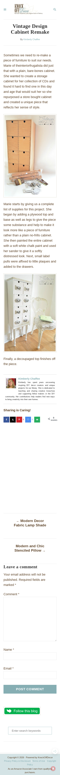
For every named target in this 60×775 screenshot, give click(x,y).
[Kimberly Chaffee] (11, 391)
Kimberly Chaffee (31, 39)
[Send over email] (37, 420)
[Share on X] (13, 420)
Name (8, 649)
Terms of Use (38, 761)
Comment (11, 594)
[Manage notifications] (53, 768)
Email (8, 668)
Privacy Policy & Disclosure (17, 761)
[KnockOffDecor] (30, 10)
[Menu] (5, 10)
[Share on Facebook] (6, 420)
